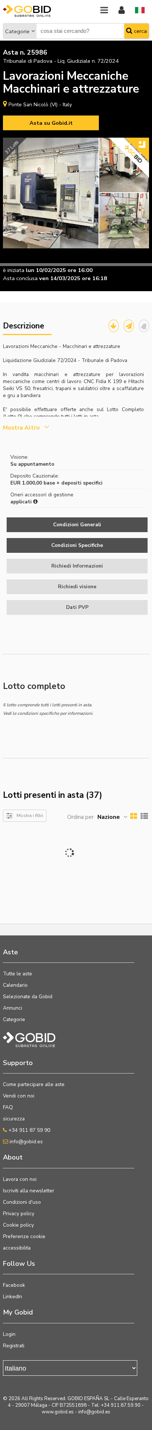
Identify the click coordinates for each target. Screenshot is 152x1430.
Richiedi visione (77, 586)
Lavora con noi (20, 1179)
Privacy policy (18, 1213)
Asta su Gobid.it (51, 123)
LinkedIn (12, 1296)
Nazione (108, 817)
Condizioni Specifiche (77, 545)
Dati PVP (77, 607)
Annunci (12, 1008)
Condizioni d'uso (22, 1202)
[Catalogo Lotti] (113, 326)
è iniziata (13, 270)
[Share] (129, 326)
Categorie (17, 31)
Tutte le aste (17, 973)
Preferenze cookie (24, 1236)
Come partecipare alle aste (34, 1084)
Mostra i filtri (30, 815)
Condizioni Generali (77, 524)
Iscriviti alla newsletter (28, 1190)
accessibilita (17, 1247)
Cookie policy (18, 1225)
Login (9, 1334)
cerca (139, 31)
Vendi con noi (18, 1095)
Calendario (15, 985)
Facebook (14, 1285)
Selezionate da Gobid (27, 996)
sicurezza (14, 1118)
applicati (21, 501)
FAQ (8, 1107)
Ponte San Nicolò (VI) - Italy (40, 104)
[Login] (121, 10)
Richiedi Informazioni (77, 565)
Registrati (13, 1345)
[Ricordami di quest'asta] (144, 326)
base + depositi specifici (73, 482)
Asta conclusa (20, 278)
